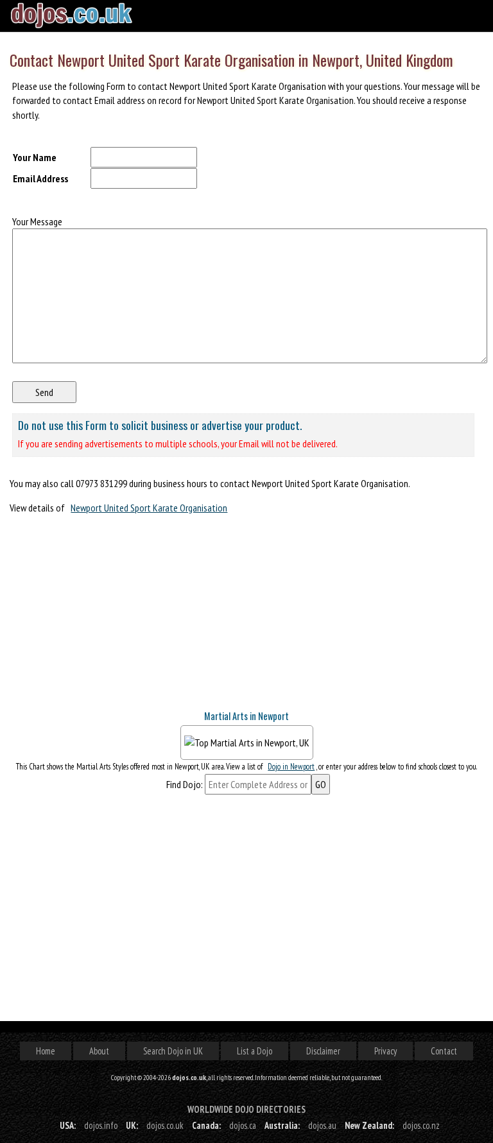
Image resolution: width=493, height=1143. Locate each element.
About (99, 1051)
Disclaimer (323, 1051)
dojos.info (100, 1125)
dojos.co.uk (165, 1125)
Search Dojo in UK (173, 1051)
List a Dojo (254, 1051)
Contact (444, 1051)
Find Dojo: (184, 784)
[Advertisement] (106, 618)
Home (45, 1051)
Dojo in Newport (291, 766)
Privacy (385, 1051)
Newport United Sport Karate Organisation (149, 507)
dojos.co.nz (421, 1125)
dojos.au (322, 1125)
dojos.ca (242, 1125)
